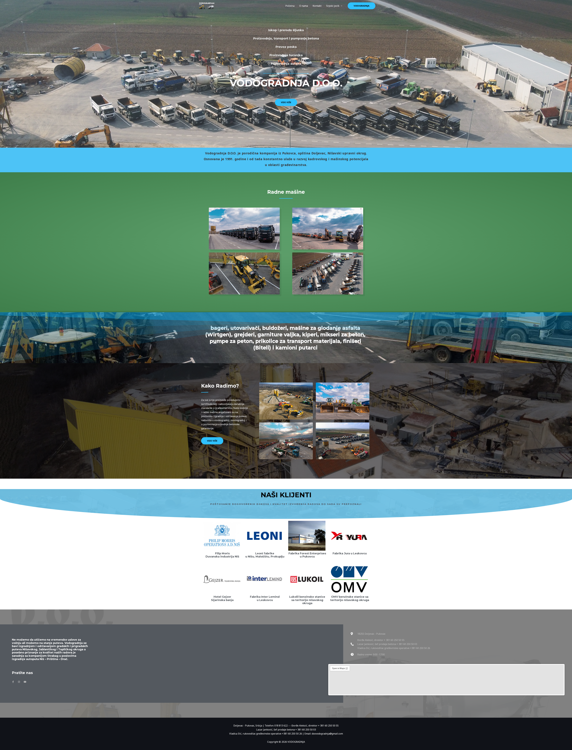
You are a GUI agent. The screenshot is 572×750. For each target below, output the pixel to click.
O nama (303, 5)
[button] (361, 5)
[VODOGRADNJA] (207, 5)
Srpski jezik (332, 5)
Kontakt (317, 5)
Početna (289, 5)
